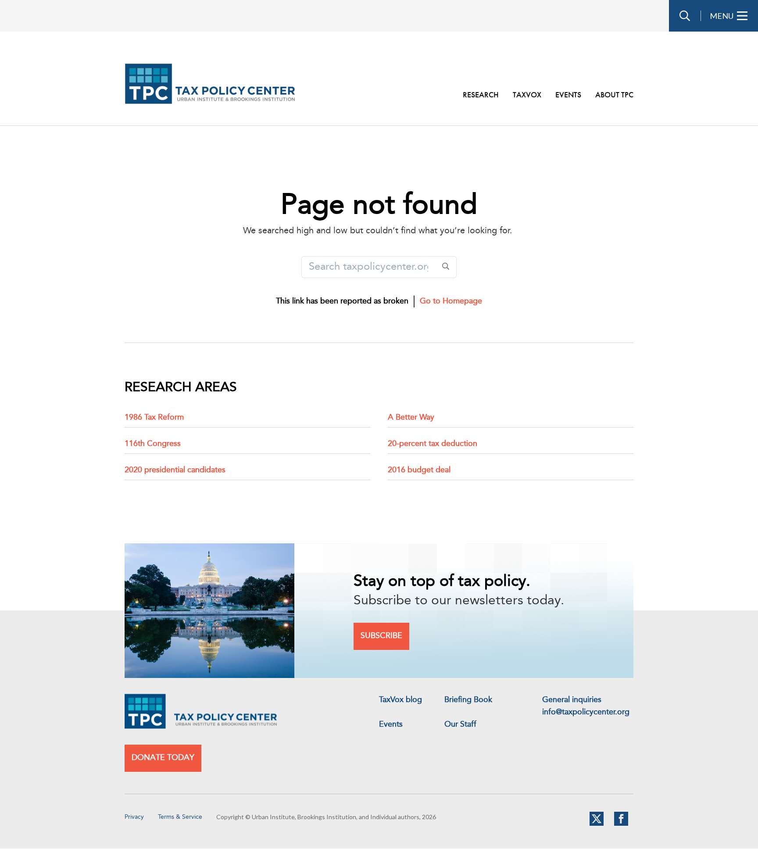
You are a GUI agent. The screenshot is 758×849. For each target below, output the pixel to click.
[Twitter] (597, 824)
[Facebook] (621, 824)
